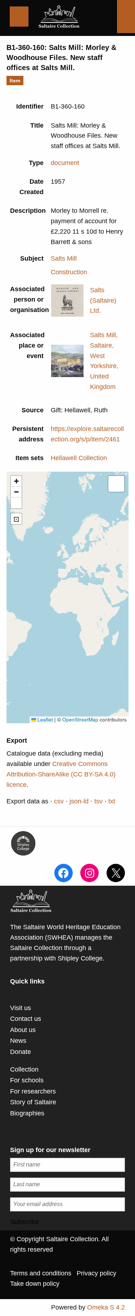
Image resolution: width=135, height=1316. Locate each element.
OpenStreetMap (80, 719)
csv (59, 801)
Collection (24, 1069)
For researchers (33, 1091)
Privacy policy (96, 1273)
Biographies (27, 1113)
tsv (98, 801)
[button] (16, 481)
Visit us (20, 1008)
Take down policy (34, 1283)
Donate (20, 1051)
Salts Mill (64, 258)
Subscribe (24, 1222)
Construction (69, 272)
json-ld (79, 801)
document (65, 162)
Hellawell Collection (79, 458)
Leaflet (44, 719)
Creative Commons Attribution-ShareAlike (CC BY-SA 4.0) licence (61, 774)
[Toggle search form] (126, 16)
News (18, 1040)
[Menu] (19, 16)
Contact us (25, 1018)
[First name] (67, 1165)
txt (111, 801)
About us (23, 1029)
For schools (27, 1080)
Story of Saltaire (33, 1102)
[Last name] (67, 1185)
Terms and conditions (40, 1273)
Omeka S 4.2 (106, 1307)
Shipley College (80, 958)
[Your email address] (67, 1204)
